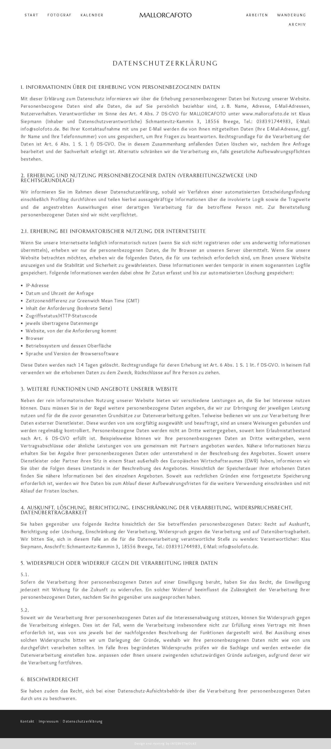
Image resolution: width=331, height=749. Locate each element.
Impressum (49, 721)
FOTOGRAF (60, 15)
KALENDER (92, 15)
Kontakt (27, 721)
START (32, 15)
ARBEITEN (257, 15)
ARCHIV (297, 24)
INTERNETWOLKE (183, 743)
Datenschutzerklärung (83, 721)
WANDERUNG (291, 15)
